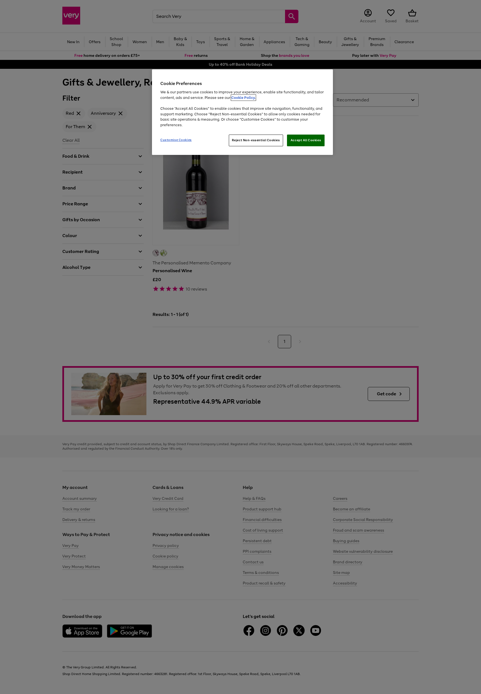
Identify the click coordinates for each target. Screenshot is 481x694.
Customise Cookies (176, 140)
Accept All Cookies (306, 140)
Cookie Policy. (243, 97)
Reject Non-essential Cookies (256, 140)
